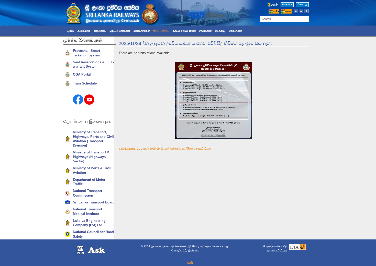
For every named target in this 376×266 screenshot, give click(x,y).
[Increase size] (296, 12)
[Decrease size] (301, 12)
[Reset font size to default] (306, 12)
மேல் (190, 262)
